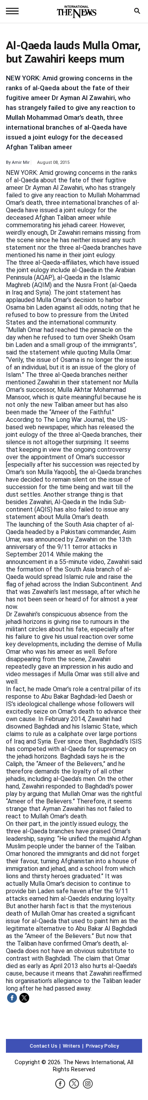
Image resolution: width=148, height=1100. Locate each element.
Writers (71, 1046)
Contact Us (43, 1046)
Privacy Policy (102, 1046)
